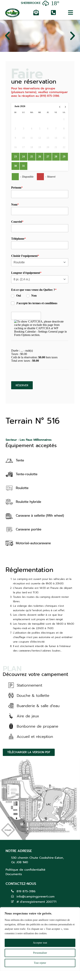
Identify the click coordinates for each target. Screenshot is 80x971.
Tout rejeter (40, 962)
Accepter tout (40, 942)
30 (15, 166)
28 (56, 156)
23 (15, 156)
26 (39, 156)
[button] (7, 35)
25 (31, 156)
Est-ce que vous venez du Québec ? (33, 289)
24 (23, 156)
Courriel (16, 221)
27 (48, 156)
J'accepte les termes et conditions (36, 303)
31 (23, 166)
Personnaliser (40, 952)
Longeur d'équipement (25, 272)
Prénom (16, 187)
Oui (18, 295)
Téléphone (17, 238)
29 (64, 156)
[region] (40, 939)
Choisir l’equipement (24, 255)
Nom (14, 204)
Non (34, 295)
